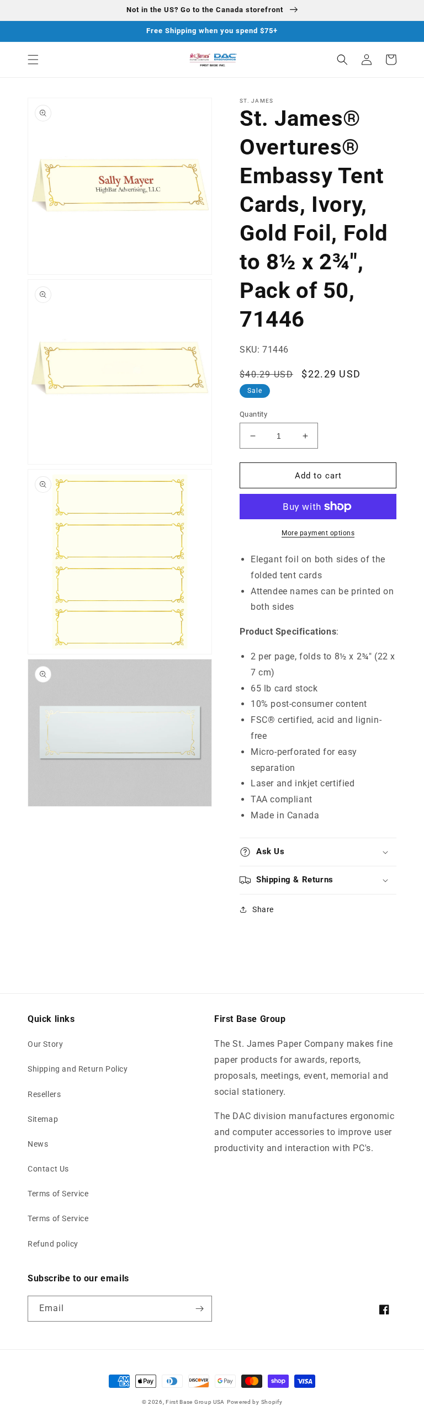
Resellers (44, 1094)
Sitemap (43, 1119)
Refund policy (53, 1243)
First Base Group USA (195, 1402)
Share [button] (263, 909)
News (38, 1144)
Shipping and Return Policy (78, 1068)
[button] (33, 59)
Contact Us (48, 1168)
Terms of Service (58, 1193)
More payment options (318, 533)
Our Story (45, 1044)
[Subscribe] (199, 1309)
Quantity (253, 414)
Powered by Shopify (255, 1402)
